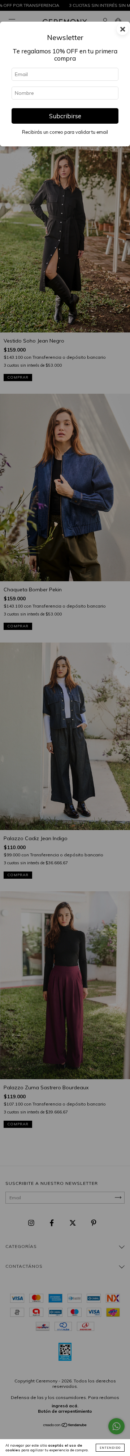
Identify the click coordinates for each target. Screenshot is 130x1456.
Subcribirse (65, 116)
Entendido (110, 1448)
